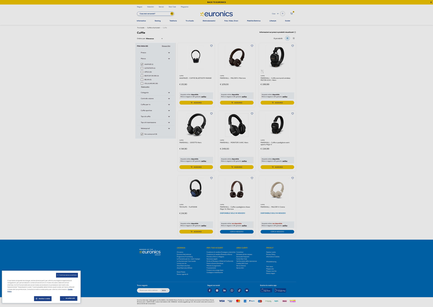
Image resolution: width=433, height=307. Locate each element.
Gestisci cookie (44, 299)
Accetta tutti (70, 298)
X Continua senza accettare (67, 275)
